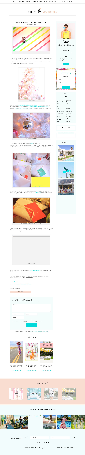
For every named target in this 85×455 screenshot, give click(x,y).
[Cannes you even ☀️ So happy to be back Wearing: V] (21, 422)
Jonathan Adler (69, 106)
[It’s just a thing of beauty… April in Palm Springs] (49, 422)
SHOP (55, 1)
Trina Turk (59, 121)
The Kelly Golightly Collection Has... (16, 365)
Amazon (31, 143)
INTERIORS (35, 1)
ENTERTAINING (21, 1)
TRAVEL (40, 1)
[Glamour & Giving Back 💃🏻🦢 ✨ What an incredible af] (64, 422)
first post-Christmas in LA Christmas (24, 284)
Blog (35, 24)
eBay (58, 103)
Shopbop (67, 118)
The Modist (59, 119)
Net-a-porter (68, 113)
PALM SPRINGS (28, 1)
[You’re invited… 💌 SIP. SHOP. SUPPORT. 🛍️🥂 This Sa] (78, 422)
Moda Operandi (69, 111)
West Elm (68, 121)
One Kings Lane (69, 114)
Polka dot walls (15, 281)
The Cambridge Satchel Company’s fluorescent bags (38, 106)
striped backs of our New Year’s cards (23, 108)
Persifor (58, 116)
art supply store (38, 192)
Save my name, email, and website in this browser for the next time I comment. (27, 321)
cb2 (66, 101)
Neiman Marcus (60, 113)
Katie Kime (59, 108)
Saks (58, 118)
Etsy (67, 103)
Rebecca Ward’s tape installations (24, 105)
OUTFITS (14, 1)
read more (16, 370)
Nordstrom (59, 114)
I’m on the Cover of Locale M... (31, 365)
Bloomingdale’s (60, 101)
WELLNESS (46, 1)
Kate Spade (34, 105)
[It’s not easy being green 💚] (35, 422)
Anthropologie (68, 100)
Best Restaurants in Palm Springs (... (46, 365)
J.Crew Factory (60, 106)
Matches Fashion (60, 111)
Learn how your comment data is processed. (39, 331)
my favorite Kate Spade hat (35, 270)
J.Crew (67, 105)
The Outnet (68, 119)
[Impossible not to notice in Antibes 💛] (7, 422)
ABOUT (50, 1)
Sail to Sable (68, 116)
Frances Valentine (60, 105)
